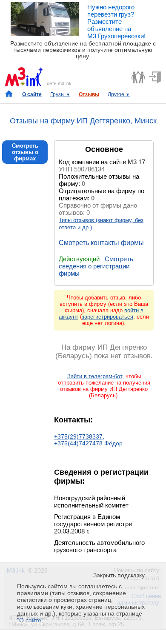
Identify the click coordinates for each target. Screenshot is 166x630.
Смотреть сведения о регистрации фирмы (96, 266)
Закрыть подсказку (119, 575)
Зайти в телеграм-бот (94, 376)
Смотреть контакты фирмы (101, 242)
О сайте (32, 94)
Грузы (60, 94)
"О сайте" (30, 620)
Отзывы (89, 94)
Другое (119, 94)
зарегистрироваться (107, 317)
